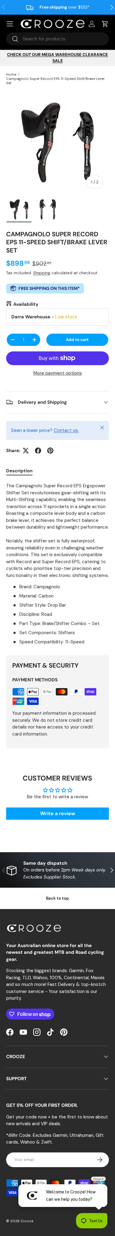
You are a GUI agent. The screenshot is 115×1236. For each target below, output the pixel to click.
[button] (105, 24)
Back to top (57, 898)
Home (11, 74)
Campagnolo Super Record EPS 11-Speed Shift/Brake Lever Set (55, 81)
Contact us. (66, 430)
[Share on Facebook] (38, 450)
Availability (25, 304)
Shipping (41, 272)
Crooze (27, 1221)
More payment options (57, 373)
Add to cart (77, 339)
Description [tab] (19, 471)
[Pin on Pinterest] (50, 450)
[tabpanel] (57, 564)
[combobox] (57, 38)
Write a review (57, 813)
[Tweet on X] (26, 450)
